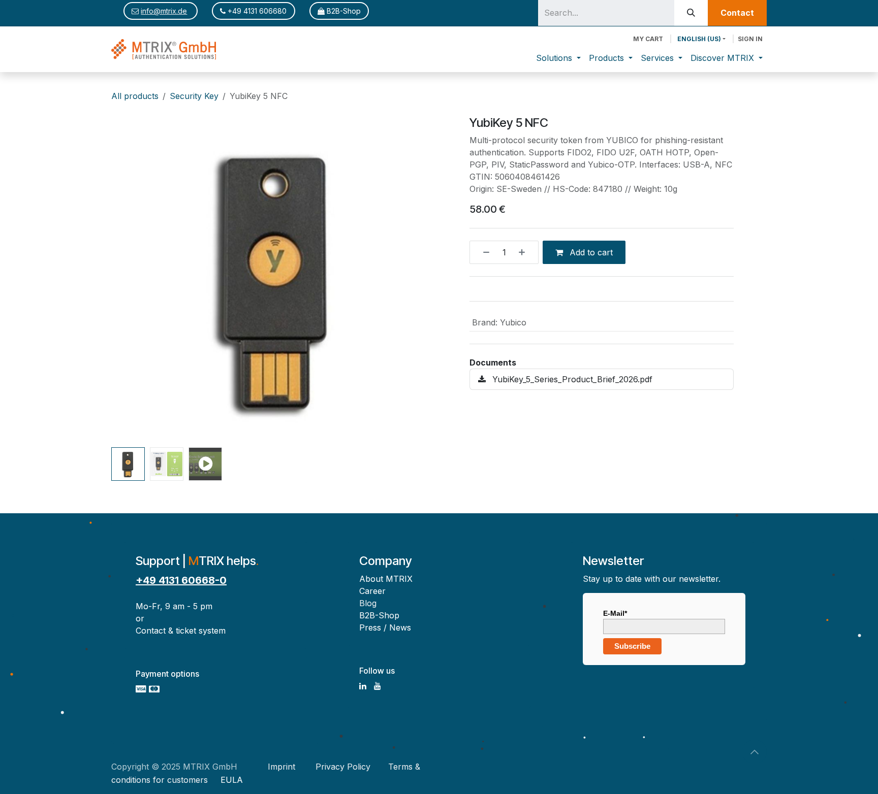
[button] (127, 279)
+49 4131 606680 (256, 11)
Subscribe (632, 646)
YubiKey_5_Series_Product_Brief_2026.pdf (571, 379)
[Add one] (526, 252)
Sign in (750, 39)
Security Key (194, 96)
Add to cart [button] (590, 252)
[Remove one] (482, 252)
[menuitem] (558, 58)
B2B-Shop (343, 11)
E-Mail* (615, 613)
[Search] (691, 13)
